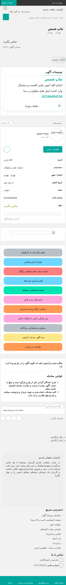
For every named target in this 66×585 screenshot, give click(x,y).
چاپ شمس (55, 28)
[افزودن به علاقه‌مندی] (7, 149)
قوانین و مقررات (53, 534)
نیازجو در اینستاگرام (49, 560)
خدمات (55, 18)
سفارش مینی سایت (25, 583)
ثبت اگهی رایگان (14, 12)
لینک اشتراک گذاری (54, 406)
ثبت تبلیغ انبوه (43, 583)
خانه (61, 18)
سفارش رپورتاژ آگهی (51, 515)
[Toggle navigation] (4, 8)
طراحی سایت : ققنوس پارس (47, 548)
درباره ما (57, 543)
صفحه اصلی (58, 583)
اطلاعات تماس (53, 149)
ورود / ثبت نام (57, 3)
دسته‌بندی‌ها (26, 12)
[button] (33, 72)
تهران (58, 32)
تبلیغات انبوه (55, 524)
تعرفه (10, 583)
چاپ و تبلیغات (45, 18)
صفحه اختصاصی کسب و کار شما (46, 520)
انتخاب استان (7, 3)
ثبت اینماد (56, 538)
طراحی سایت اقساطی (50, 529)
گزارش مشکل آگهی (12, 219)
